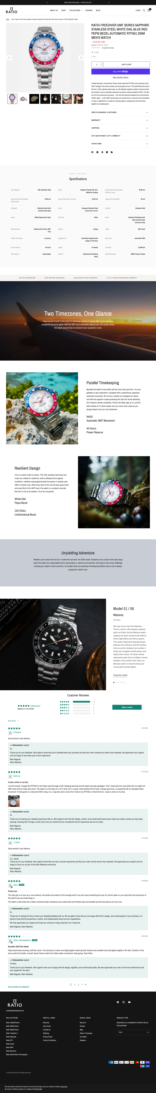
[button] (12, 99)
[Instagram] (125, 1002)
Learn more (63, 1087)
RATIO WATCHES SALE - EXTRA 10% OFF (78, 2)
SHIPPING (95, 128)
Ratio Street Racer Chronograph (17, 1054)
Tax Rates (83, 1036)
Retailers (83, 1040)
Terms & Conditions (49, 1040)
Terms (29, 1089)
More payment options (120, 77)
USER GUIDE (96, 144)
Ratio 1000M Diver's (13, 1022)
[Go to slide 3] (118, 682)
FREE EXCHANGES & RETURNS (104, 112)
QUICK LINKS (85, 1018)
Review (82, 1026)
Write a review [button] (127, 707)
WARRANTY (96, 120)
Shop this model (120, 675)
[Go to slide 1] (113, 682)
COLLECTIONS (12, 1018)
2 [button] (74, 984)
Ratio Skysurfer (11, 1036)
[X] (97, 152)
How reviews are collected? (18, 986)
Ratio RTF (9, 1040)
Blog (98, 10)
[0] (148, 10)
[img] (14, 728)
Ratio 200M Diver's (12, 1026)
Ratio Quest (10, 1044)
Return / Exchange (86, 1033)
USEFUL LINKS (49, 1018)
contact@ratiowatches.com (15, 1010)
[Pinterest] (102, 152)
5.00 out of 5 (35, 705)
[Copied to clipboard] (112, 152)
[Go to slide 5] (122, 682)
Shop (63, 10)
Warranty (46, 1022)
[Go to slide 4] (120, 682)
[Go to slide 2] (116, 682)
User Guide (47, 1026)
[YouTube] (131, 1002)
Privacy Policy (47, 1036)
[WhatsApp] (107, 152)
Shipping (93, 45)
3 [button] (78, 984)
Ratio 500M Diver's (12, 1029)
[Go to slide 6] (124, 682)
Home (7, 19)
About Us (54, 10)
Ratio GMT (9, 1047)
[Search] (144, 10)
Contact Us (46, 1029)
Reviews (89, 10)
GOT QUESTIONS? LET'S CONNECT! (105, 136)
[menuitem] (54, 10)
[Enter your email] (147, 1032)
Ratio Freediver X (12, 1033)
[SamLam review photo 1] (14, 801)
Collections (74, 10)
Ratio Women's (11, 1051)
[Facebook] (92, 152)
